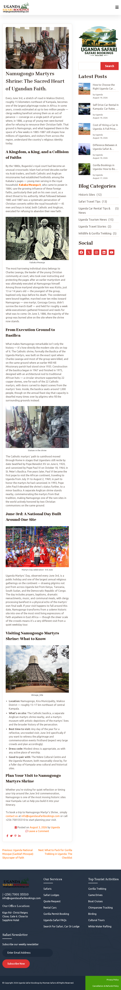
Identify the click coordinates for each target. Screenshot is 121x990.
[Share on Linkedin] (19, 835)
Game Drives (95, 895)
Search (109, 66)
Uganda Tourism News (92, 219)
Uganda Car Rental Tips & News (94, 210)
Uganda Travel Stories (92, 226)
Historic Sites (86, 194)
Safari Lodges (51, 895)
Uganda (55, 827)
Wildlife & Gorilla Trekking (94, 233)
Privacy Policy (113, 980)
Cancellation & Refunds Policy (105, 986)
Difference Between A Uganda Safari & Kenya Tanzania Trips (105, 148)
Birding (92, 913)
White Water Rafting (99, 926)
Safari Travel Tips (89, 201)
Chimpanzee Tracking (100, 907)
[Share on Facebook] (7, 835)
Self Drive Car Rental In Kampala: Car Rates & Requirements (106, 107)
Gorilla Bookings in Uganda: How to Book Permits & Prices (105, 168)
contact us (12, 816)
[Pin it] (15, 835)
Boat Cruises (95, 901)
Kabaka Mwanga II (30, 184)
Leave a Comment (39, 831)
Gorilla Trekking (97, 888)
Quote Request (51, 901)
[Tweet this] (11, 835)
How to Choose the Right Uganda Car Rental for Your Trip (104, 87)
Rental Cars (50, 907)
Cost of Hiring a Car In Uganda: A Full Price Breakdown (105, 128)
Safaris (47, 888)
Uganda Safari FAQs (54, 920)
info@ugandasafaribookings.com (40, 816)
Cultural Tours (96, 920)
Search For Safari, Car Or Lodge (61, 926)
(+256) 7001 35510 (15, 894)
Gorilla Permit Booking (56, 913)
